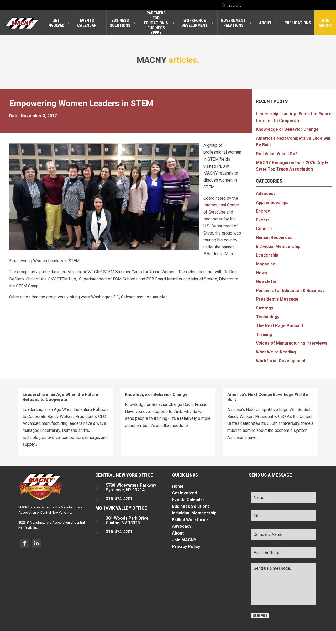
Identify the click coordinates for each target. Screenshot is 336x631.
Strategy (264, 308)
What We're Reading (276, 352)
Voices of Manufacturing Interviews (291, 343)
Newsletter (267, 281)
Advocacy (265, 193)
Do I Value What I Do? (277, 153)
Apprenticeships (272, 202)
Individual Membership (278, 246)
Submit (260, 615)
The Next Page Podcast (279, 325)
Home (178, 486)
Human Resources (274, 237)
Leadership (267, 255)
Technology (267, 316)
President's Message (277, 299)
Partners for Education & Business (290, 290)
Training (264, 334)
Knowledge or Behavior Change (287, 129)
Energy (263, 211)
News (261, 272)
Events (263, 219)
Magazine (265, 264)
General (264, 228)
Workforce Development (281, 360)
